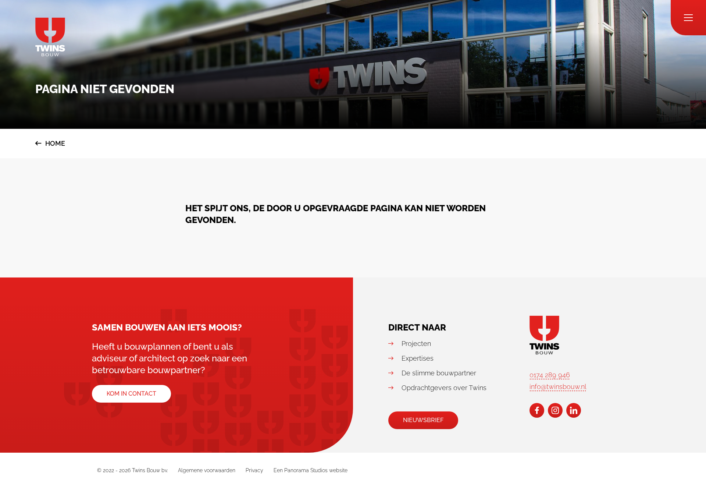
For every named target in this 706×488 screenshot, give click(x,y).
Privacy (254, 470)
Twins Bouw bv (50, 37)
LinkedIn (573, 410)
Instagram (555, 410)
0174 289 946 (550, 375)
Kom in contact (131, 393)
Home (55, 143)
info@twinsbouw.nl (558, 386)
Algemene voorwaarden (206, 470)
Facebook (537, 410)
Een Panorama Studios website (310, 470)
